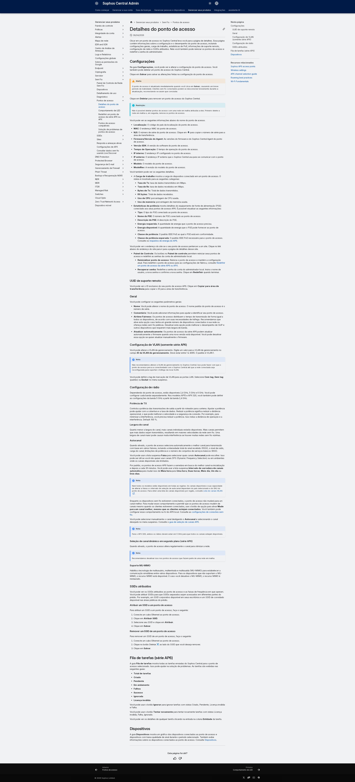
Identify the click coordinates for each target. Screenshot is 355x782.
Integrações (219, 10)
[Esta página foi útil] (175, 758)
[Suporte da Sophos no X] (244, 778)
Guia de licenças (143, 10)
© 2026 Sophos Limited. (105, 778)
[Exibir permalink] (223, 29)
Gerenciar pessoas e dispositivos (169, 10)
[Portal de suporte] (249, 778)
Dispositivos (210, 740)
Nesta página (237, 22)
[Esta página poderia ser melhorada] (180, 758)
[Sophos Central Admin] (96, 3)
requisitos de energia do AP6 (163, 240)
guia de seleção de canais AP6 (184, 522)
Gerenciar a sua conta (122, 10)
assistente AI (234, 10)
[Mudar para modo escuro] (210, 3)
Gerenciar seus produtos (199, 10)
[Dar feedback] (259, 778)
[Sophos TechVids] (254, 778)
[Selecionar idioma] (216, 3)
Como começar (102, 10)
